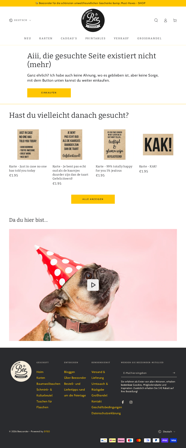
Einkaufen (49, 92)
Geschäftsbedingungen (107, 407)
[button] (156, 20)
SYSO (47, 431)
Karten (41, 377)
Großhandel (99, 395)
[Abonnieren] (175, 373)
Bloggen (69, 372)
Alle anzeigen (92, 199)
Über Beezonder (75, 377)
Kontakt (97, 401)
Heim (40, 372)
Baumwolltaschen (48, 383)
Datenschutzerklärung (106, 413)
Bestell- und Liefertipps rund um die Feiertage (75, 389)
